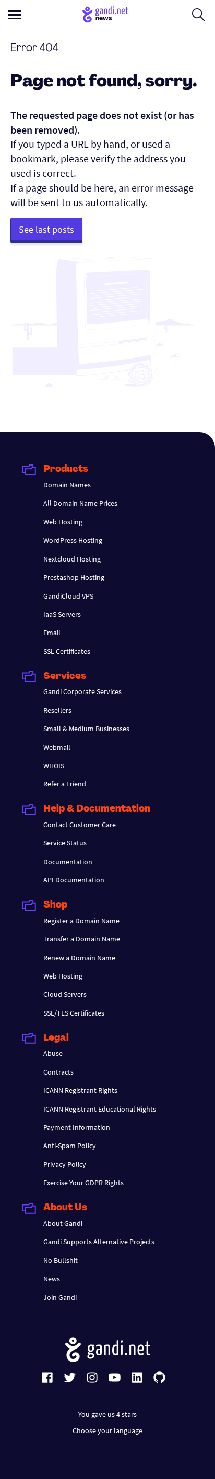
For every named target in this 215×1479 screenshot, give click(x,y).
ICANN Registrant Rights (80, 1090)
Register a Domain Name (81, 920)
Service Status (65, 843)
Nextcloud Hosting (72, 559)
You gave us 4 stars (107, 1414)
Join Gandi (60, 1297)
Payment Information (76, 1127)
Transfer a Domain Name (81, 939)
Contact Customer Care (79, 824)
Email (52, 632)
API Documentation (73, 880)
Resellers (57, 710)
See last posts (46, 229)
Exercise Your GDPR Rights (83, 1182)
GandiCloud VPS (68, 596)
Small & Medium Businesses (86, 728)
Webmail (56, 747)
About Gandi (62, 1223)
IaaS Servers (62, 614)
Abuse (53, 1053)
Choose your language (107, 1430)
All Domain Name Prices (80, 503)
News (51, 1278)
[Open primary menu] (15, 15)
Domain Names (67, 485)
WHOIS (53, 765)
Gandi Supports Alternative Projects (98, 1241)
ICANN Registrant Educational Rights (99, 1109)
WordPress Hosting (72, 540)
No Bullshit (60, 1260)
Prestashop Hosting (73, 577)
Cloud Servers (65, 994)
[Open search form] (198, 15)
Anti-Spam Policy (69, 1145)
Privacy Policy (64, 1164)
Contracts (58, 1072)
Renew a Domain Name (79, 957)
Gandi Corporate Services (82, 691)
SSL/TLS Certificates (73, 1013)
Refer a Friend (64, 784)
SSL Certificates (66, 651)
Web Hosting (62, 522)
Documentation (67, 861)
